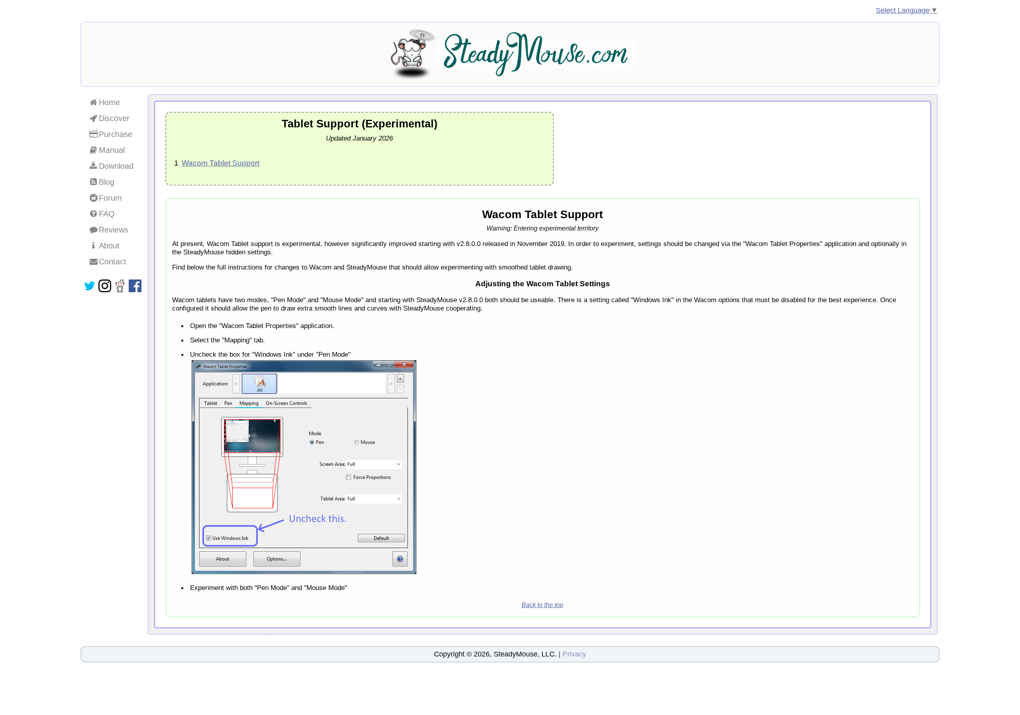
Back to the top (542, 605)
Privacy (574, 654)
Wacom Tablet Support (220, 162)
